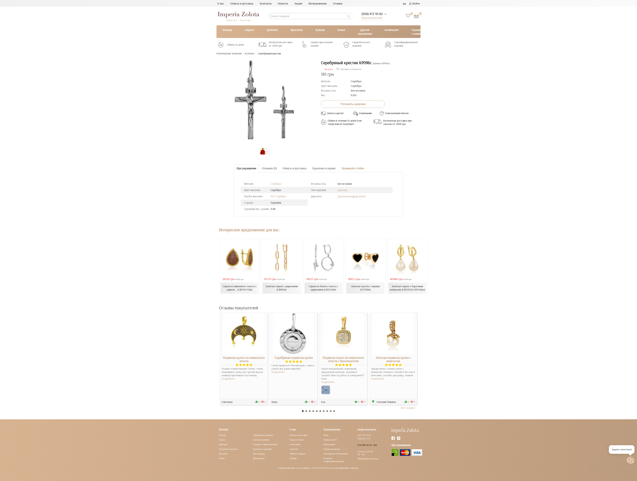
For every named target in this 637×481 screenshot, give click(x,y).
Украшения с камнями (418, 31)
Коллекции (391, 30)
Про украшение (246, 168)
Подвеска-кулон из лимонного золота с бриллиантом (343, 359)
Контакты (265, 3)
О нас (220, 3)
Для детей (359, 196)
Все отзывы (407, 407)
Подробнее (228, 378)
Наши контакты (296, 439)
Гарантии (293, 449)
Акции (298, 3)
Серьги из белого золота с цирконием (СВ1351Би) (323, 288)
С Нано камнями (444, 31)
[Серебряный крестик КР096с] (266, 98)
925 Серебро (278, 196)
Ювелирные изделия (229, 53)
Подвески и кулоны (228, 449)
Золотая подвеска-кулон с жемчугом (393, 359)
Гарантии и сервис (324, 168)
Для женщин (345, 196)
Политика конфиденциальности (333, 460)
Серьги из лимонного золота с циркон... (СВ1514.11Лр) (239, 288)
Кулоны (320, 30)
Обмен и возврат (297, 453)
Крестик (342, 190)
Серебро (276, 183)
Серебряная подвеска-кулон (294, 358)
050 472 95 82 (364, 435)
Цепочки (272, 30)
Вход (325, 435)
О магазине (294, 444)
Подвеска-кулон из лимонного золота (244, 359)
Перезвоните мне (371, 17)
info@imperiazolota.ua (368, 458)
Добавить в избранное (350, 69)
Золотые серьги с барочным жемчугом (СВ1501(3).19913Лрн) (407, 288)
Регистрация (329, 444)
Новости (283, 3)
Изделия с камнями (262, 449)
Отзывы (337, 3)
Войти (415, 3)
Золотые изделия (261, 439)
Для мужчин (259, 458)
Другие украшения (365, 31)
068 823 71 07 (364, 438)
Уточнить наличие (352, 104)
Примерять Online (352, 168)
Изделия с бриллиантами (265, 444)
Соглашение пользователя (335, 453)
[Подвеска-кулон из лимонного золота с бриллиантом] (325, 390)
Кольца (227, 30)
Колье (341, 30)
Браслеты (296, 30)
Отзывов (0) (269, 168)
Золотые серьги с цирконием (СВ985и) (281, 288)
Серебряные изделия (263, 435)
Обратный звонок (331, 449)
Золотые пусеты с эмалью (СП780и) (365, 288)
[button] (630, 460)
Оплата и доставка (241, 3)
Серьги (249, 30)
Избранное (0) (330, 439)
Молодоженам (317, 3)
